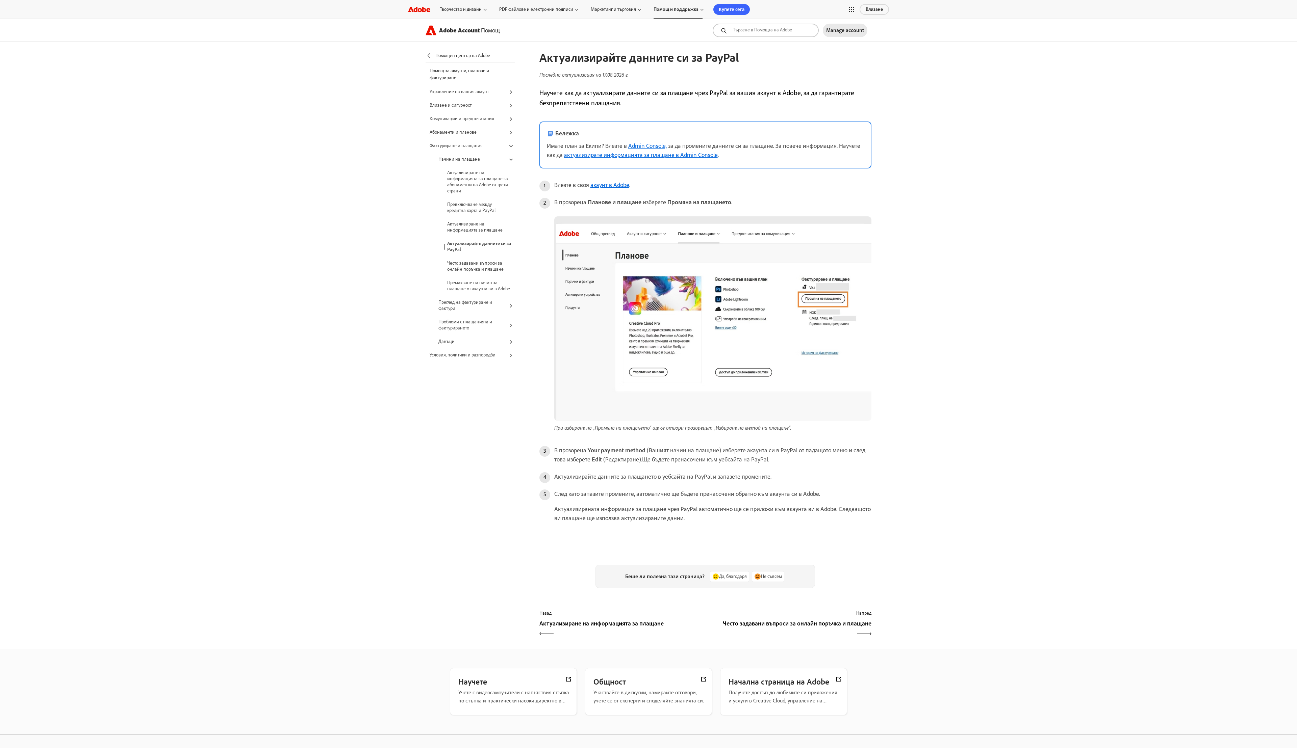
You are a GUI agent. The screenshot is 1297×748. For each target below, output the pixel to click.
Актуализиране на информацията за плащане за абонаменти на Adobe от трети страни (477, 182)
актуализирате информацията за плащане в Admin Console (641, 155)
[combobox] (766, 30)
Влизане (874, 9)
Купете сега (731, 9)
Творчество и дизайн (461, 9)
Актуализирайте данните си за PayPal (479, 246)
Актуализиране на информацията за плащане (475, 227)
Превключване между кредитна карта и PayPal (471, 207)
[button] (851, 9)
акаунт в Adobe (609, 185)
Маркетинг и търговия (613, 9)
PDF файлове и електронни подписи (536, 9)
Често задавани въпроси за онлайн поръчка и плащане (475, 266)
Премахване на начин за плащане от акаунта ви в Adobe (478, 286)
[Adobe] (419, 9)
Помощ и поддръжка (676, 9)
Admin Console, (647, 146)
